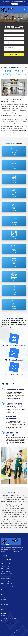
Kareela (17, 510)
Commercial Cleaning (7, 568)
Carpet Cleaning (6, 571)
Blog (3, 609)
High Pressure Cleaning (7, 583)
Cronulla (18, 503)
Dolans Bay (5, 505)
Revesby (17, 518)
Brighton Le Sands (9, 499)
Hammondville (21, 506)
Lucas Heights (10, 514)
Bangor (22, 495)
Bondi (21, 497)
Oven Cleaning (5, 581)
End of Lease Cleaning (7, 576)
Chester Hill (24, 501)
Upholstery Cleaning (7, 573)
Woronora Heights (5, 527)
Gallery (4, 599)
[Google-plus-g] (8, 556)
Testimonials (5, 604)
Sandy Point (20, 520)
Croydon (24, 503)
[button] (24, 9)
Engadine (11, 505)
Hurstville (17, 508)
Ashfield (18, 495)
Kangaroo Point (10, 510)
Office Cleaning (5, 566)
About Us (4, 597)
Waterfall (7, 525)
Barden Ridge (11, 497)
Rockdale (4, 520)
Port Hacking (11, 518)
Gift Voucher (5, 602)
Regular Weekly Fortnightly (8, 586)
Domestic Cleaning (6, 563)
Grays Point (17, 505)
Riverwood (22, 518)
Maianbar (16, 514)
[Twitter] (4, 556)
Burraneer (23, 499)
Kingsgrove (22, 510)
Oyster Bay (22, 516)
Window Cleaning (6, 578)
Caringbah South (17, 501)
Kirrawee (3, 512)
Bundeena (17, 499)
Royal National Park (12, 520)
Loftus (4, 514)
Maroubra (22, 514)
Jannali (4, 510)
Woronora (13, 527)
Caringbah (9, 501)
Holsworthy (11, 508)
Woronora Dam (22, 525)
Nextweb (19, 632)
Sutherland (21, 521)
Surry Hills (15, 521)
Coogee (13, 503)
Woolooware (14, 525)
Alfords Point (6, 495)
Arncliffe (13, 495)
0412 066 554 (6, 620)
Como (4, 503)
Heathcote (5, 508)
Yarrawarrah (20, 527)
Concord (8, 503)
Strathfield (9, 521)
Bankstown (4, 497)
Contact (4, 607)
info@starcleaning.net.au (8, 623)
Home (3, 594)
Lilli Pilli (24, 512)
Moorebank (15, 516)
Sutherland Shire (5, 523)
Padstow (4, 518)
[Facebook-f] (2, 556)
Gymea (15, 506)
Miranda (9, 516)
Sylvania (12, 523)
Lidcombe (19, 512)
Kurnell (14, 512)
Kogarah (9, 512)
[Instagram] (6, 556)
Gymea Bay (9, 506)
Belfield (17, 497)
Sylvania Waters (19, 523)
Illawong (23, 508)
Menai (4, 516)
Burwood (3, 501)
